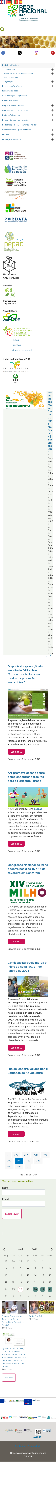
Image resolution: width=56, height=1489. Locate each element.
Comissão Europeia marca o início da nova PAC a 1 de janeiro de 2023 (27, 966)
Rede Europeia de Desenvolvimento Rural (20, 125)
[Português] (17, 1)
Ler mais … (16, 751)
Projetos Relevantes (11, 115)
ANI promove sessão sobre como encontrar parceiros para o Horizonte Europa (26, 777)
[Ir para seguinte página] (28, 1166)
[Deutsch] (9, 1)
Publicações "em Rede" (12, 86)
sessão (38, 808)
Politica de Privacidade (28, 1446)
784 (9, 1166)
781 (19, 1160)
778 (36, 1155)
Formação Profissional (11, 139)
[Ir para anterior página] (8, 1155)
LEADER (5, 134)
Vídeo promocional (22, 350)
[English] (2, 1)
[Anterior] (47, 656)
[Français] (5, 1)
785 (19, 1166)
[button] (49, 13)
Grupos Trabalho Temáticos (14, 105)
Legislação (8, 81)
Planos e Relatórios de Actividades (18, 73)
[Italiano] (13, 1)
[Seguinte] (51, 656)
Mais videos (9, 1377)
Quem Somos (9, 69)
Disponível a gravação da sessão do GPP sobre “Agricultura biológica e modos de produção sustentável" (25, 674)
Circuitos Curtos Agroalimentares (16, 130)
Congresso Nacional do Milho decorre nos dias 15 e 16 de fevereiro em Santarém (28, 869)
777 (26, 1155)
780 (9, 1160)
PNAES (16, 339)
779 (45, 1155)
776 (16, 1155)
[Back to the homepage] (26, 13)
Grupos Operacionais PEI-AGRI (15, 110)
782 (28, 1160)
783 (38, 1160)
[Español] (20, 1)
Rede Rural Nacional (10, 65)
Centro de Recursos (11, 100)
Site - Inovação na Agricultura (14, 96)
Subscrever (12, 1213)
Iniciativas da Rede (10, 91)
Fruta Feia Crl (35, 1316)
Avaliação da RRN (11, 77)
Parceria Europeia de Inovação (15, 120)
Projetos (16, 345)
